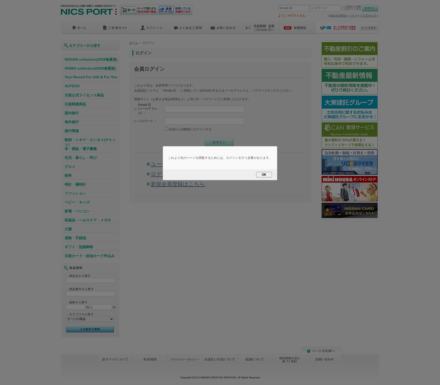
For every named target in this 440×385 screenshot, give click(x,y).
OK (264, 174)
